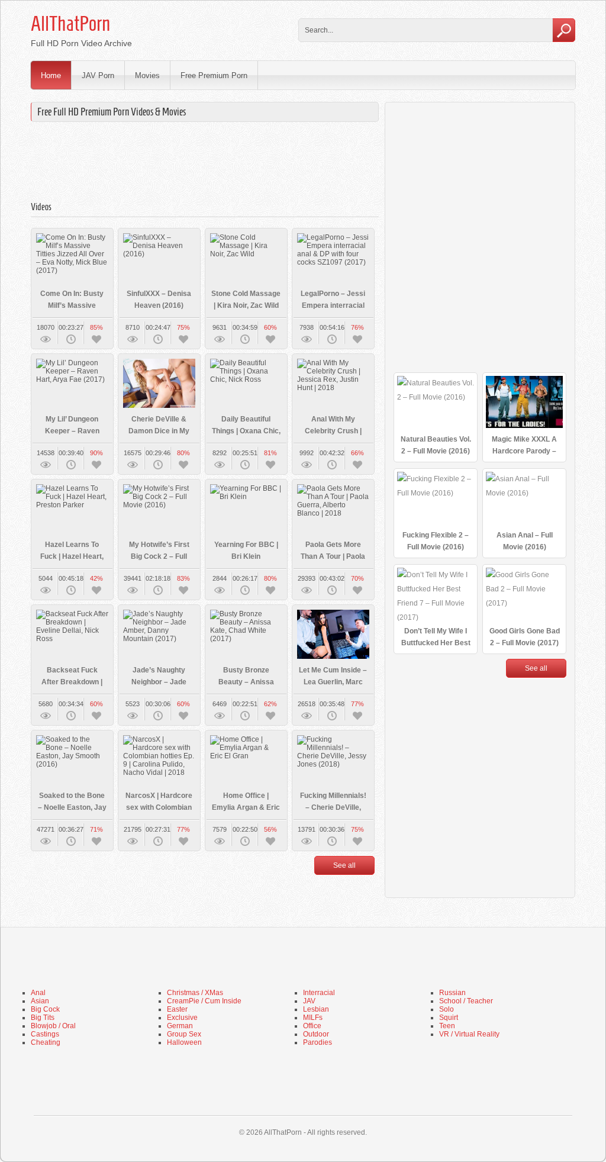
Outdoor (316, 1034)
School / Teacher (466, 1001)
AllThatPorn (70, 23)
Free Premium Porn (213, 75)
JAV (309, 1001)
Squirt (448, 1017)
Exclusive (182, 1017)
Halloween (184, 1042)
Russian (452, 993)
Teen (447, 1026)
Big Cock (45, 1009)
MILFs (313, 1017)
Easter (177, 1009)
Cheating (45, 1042)
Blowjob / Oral (53, 1026)
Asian (40, 1001)
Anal (38, 993)
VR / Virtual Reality (469, 1034)
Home (51, 75)
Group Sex (184, 1034)
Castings (45, 1034)
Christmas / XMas (195, 993)
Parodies (317, 1042)
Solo (446, 1009)
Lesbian (316, 1009)
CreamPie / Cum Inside (204, 1001)
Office (312, 1026)
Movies (147, 75)
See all (344, 865)
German (180, 1026)
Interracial (319, 993)
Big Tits (42, 1017)
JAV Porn (98, 75)
